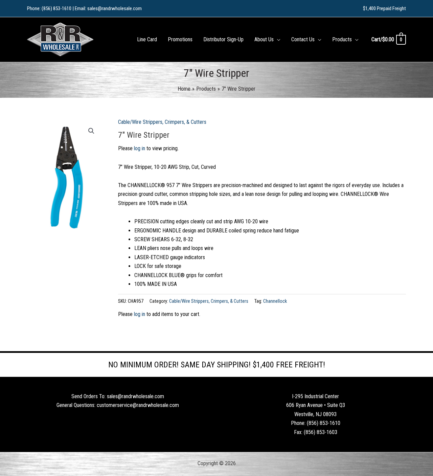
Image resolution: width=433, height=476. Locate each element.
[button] (277, 39)
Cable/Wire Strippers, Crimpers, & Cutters (162, 122)
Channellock (275, 301)
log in (139, 148)
